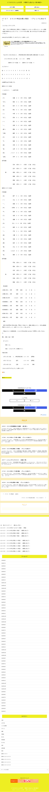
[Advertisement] (24, 382)
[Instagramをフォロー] (36, 390)
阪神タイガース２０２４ (7, 377)
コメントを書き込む (24, 509)
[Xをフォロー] (13, 390)
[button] (32, 400)
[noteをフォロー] (24, 393)
